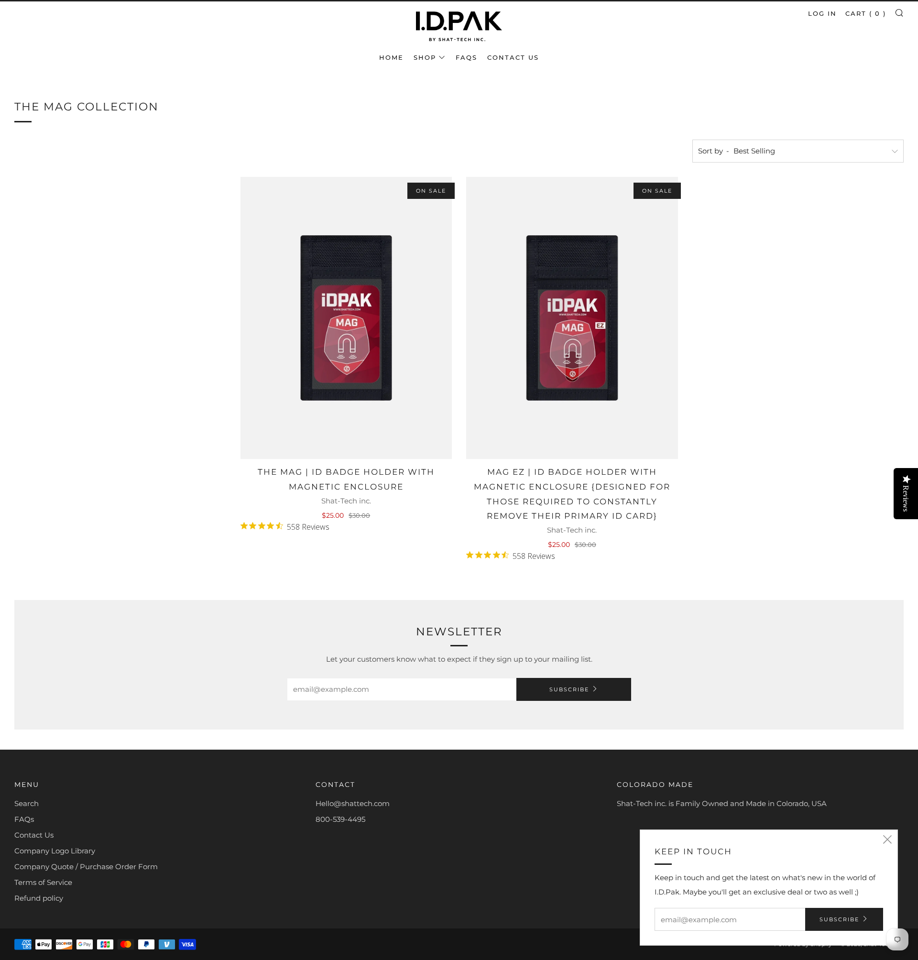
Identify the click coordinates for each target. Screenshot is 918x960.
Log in (822, 13)
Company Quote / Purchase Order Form (86, 866)
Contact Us (513, 57)
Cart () (865, 13)
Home (391, 57)
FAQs (466, 57)
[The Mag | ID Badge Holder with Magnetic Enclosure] (346, 318)
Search (26, 803)
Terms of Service (43, 882)
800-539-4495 (340, 819)
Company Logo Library (54, 850)
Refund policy (38, 898)
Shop (425, 57)
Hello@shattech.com (353, 803)
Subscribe (569, 689)
